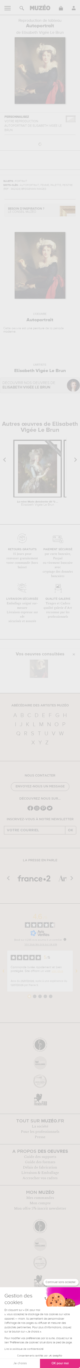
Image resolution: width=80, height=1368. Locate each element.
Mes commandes (40, 1198)
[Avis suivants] (76, 971)
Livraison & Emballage (40, 1173)
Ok (70, 830)
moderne (9, 331)
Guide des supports (40, 1157)
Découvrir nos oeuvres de (28, 385)
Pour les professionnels (40, 1132)
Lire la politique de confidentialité (24, 1349)
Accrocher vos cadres (40, 1178)
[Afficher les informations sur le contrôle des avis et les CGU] (65, 939)
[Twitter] (49, 810)
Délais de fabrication (40, 1167)
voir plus (57, 971)
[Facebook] (30, 810)
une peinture (35, 328)
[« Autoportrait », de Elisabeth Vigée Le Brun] (39, 669)
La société (40, 1126)
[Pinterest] (43, 810)
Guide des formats (40, 1162)
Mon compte (40, 1203)
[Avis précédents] (3, 971)
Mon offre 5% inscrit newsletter (40, 1208)
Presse (40, 1137)
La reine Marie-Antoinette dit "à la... (37, 503)
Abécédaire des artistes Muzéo (40, 705)
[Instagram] (37, 810)
